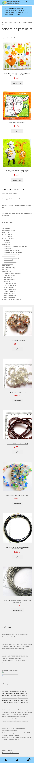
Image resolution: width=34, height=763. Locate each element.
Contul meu (5, 760)
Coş (17, 670)
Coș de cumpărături (26, 758)
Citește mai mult (17, 610)
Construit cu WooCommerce (10, 753)
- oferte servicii (15, 698)
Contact (12, 670)
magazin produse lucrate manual (16, 702)
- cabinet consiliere (14, 696)
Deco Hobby (5, 670)
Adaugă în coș (17, 349)
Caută (17, 760)
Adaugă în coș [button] (17, 83)
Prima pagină (7, 22)
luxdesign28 (14, 693)
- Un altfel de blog (15, 700)
